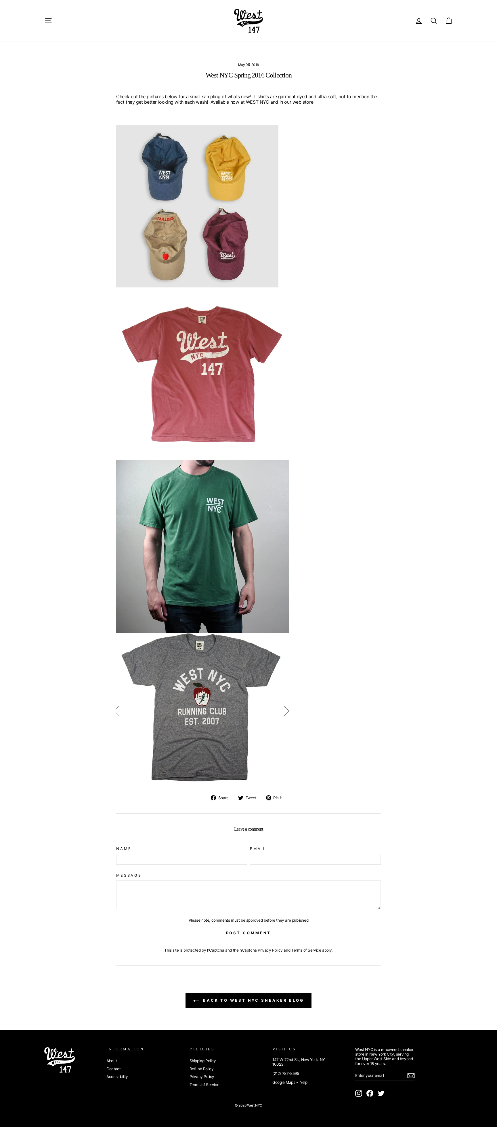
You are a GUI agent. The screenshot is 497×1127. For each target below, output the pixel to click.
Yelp (303, 1082)
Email (258, 848)
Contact (113, 1069)
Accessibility (117, 1076)
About (111, 1060)
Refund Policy (202, 1069)
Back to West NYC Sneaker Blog (252, 1000)
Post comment (248, 933)
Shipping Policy (203, 1060)
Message (129, 875)
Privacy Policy (270, 950)
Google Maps (283, 1082)
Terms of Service (306, 950)
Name (123, 848)
